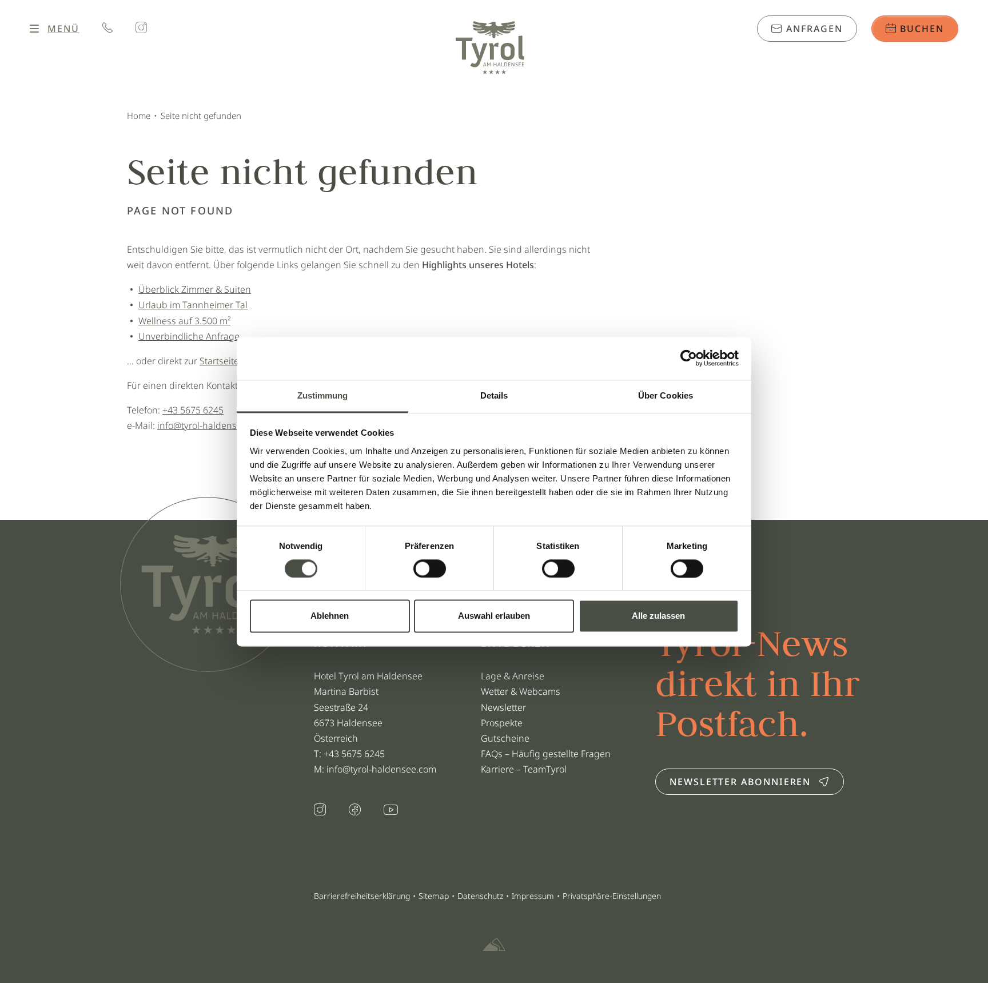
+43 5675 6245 (193, 410)
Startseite (219, 361)
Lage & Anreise (512, 676)
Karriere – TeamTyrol (524, 769)
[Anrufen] (107, 28)
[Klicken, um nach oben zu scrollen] (128, 943)
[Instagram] (141, 29)
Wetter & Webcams (520, 691)
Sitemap (434, 895)
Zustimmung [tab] (322, 395)
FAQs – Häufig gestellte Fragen (546, 753)
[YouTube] (391, 810)
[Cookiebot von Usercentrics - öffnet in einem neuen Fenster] (689, 358)
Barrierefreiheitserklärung (362, 895)
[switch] (429, 568)
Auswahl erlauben (494, 616)
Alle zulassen (658, 616)
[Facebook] (355, 811)
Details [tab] (494, 395)
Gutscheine (505, 738)
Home (138, 115)
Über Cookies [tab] (665, 395)
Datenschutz (480, 895)
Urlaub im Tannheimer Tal (193, 305)
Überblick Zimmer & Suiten (194, 289)
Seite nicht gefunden (201, 115)
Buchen (920, 28)
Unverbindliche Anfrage (189, 336)
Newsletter (503, 707)
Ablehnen (329, 616)
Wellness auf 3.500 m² (184, 321)
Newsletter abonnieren (740, 781)
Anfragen (812, 28)
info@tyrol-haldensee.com (212, 425)
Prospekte (502, 723)
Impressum (533, 895)
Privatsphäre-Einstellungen (612, 895)
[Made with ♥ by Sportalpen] (494, 945)
